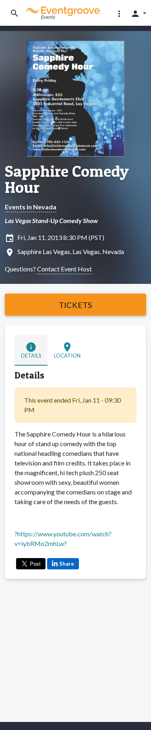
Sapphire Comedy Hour (67, 179)
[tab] (31, 350)
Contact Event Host (64, 269)
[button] (119, 13)
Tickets (75, 305)
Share (66, 563)
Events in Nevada (30, 207)
